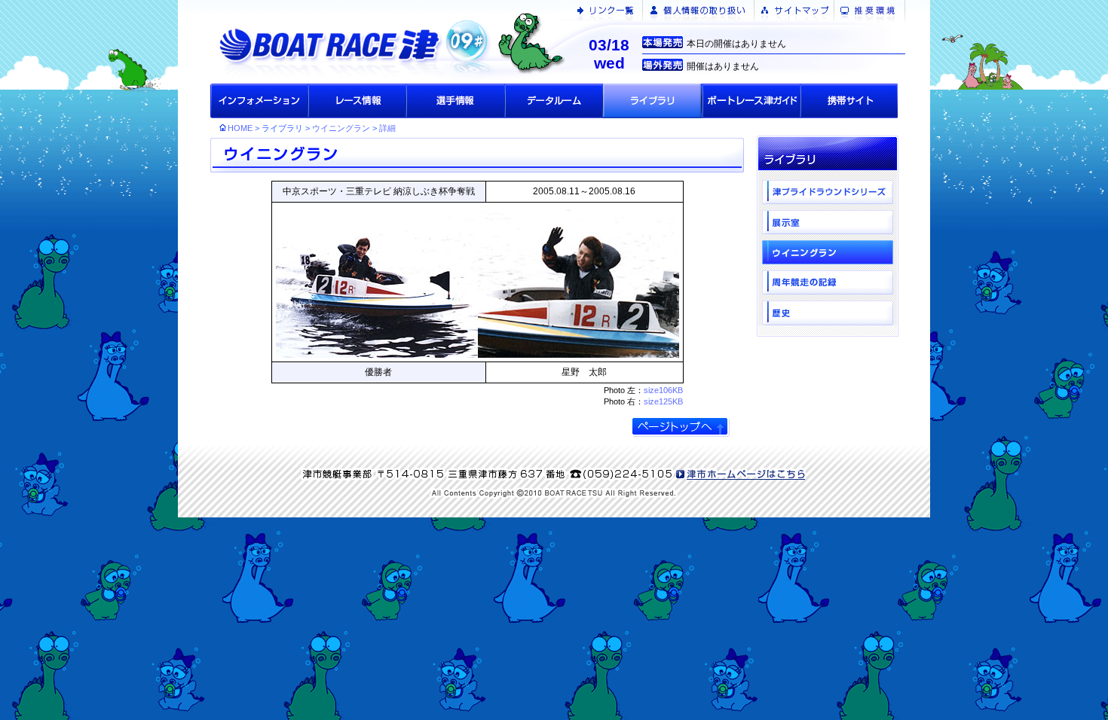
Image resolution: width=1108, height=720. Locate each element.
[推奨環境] (872, 10)
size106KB (663, 390)
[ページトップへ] (680, 426)
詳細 (387, 128)
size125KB (663, 401)
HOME (240, 128)
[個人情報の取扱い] (698, 10)
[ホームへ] (370, 42)
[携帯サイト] (849, 101)
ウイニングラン (341, 128)
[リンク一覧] (608, 10)
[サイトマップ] (794, 10)
